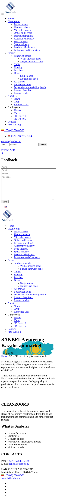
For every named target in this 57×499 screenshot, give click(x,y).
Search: (5, 144)
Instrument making (23, 35)
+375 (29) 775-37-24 (21, 136)
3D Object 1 (20, 116)
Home (11, 18)
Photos (17, 110)
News (17, 98)
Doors (17, 73)
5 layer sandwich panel (31, 61)
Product (11, 53)
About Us (12, 96)
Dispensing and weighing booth (30, 87)
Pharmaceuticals (22, 27)
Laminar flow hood (23, 90)
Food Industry (21, 41)
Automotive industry (24, 38)
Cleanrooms (14, 21)
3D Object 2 (20, 118)
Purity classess (21, 24)
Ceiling (17, 64)
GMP (16, 101)
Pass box (18, 70)
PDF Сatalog (14, 124)
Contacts (12, 121)
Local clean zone (22, 84)
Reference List (21, 104)
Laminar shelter (21, 93)
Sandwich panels (22, 55)
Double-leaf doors (29, 78)
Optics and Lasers (23, 33)
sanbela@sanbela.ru (11, 141)
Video (17, 113)
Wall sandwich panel (30, 58)
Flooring (18, 67)
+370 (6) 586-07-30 (14, 130)
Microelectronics (22, 30)
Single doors (26, 75)
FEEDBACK (8, 150)
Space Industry (21, 44)
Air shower (19, 81)
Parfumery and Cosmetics (27, 50)
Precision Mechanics (24, 47)
